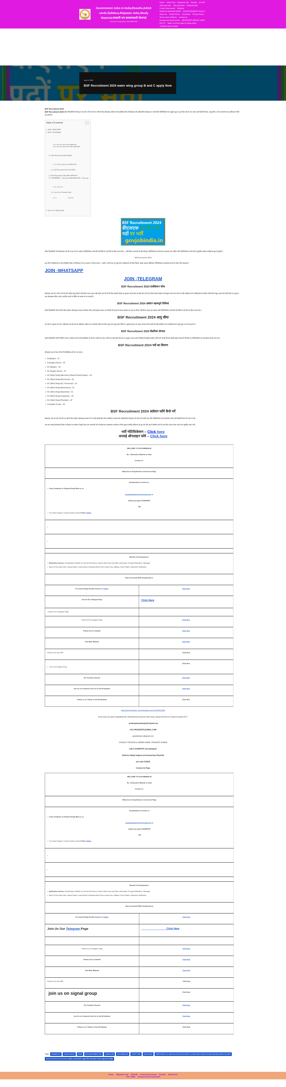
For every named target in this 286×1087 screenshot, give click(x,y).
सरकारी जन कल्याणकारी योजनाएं (170, 11)
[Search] (205, 30)
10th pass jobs (165, 5)
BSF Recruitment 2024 (93, 1054)
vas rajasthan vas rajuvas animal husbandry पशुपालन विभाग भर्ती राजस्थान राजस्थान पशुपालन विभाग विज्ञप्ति (79, 1059)
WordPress (21, 1084)
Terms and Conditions (168, 17)
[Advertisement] (143, 48)
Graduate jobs (192, 5)
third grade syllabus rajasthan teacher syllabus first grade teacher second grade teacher (193, 1054)
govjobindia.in (122, 1054)
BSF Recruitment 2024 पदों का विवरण (65, 170)
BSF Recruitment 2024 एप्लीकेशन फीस (66, 144)
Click (144, 600)
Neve (4, 1084)
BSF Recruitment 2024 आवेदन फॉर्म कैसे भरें (64, 175)
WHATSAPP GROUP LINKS (193, 20)
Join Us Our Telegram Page (63, 192)
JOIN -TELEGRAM (54, 132)
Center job (109, 1054)
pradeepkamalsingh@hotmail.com (138, 494)
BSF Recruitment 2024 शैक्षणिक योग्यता (66, 164)
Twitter (88, 513)
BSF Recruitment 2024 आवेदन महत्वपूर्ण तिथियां (68, 146)
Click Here (60, 187)
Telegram (73, 928)
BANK (80, 1054)
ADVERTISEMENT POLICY (194, 11)
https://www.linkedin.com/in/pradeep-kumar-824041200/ (143, 710)
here (156, 432)
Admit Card (170, 2)
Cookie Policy (174, 14)
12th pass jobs (179, 5)
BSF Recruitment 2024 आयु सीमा (61, 155)
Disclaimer (186, 14)
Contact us (183, 17)
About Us (163, 14)
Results (194, 2)
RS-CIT (163, 23)
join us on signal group (56, 210)
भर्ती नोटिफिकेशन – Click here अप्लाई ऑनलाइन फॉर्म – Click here (69, 178)
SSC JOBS (130, 1077)
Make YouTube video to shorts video (182, 23)
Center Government (167, 8)
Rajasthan (148, 1054)
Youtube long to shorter (169, 26)
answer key (55, 1054)
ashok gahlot (69, 1054)
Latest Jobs (136, 1054)
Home (162, 2)
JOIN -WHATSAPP (54, 129)
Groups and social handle (170, 20)
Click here (158, 436)
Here (151, 600)
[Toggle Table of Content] (85, 123)
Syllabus (180, 8)
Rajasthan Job (183, 2)
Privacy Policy (198, 14)
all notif (202, 2)
